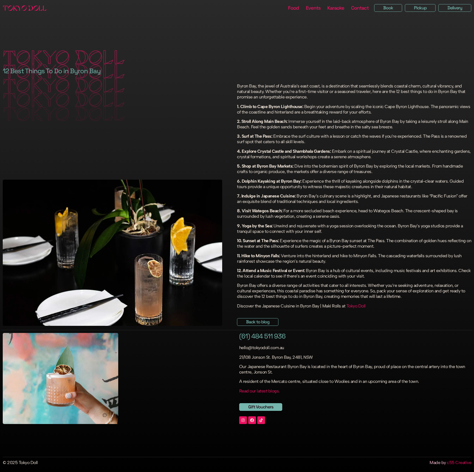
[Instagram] (243, 420)
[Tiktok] (261, 420)
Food (293, 8)
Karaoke (335, 8)
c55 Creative (459, 462)
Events (313, 8)
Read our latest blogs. (259, 391)
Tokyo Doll (356, 306)
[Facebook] (252, 420)
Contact (360, 8)
